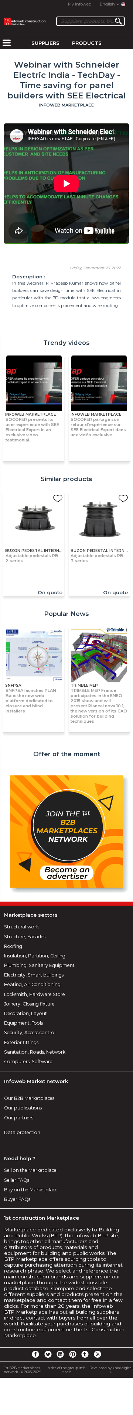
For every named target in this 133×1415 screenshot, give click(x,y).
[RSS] (97, 1354)
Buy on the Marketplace (31, 1189)
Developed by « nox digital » (111, 1370)
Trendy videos (66, 342)
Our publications (23, 1108)
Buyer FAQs (17, 1199)
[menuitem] (7, 43)
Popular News (66, 613)
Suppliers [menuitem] (45, 43)
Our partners (18, 1117)
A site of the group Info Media (66, 1370)
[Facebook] (35, 1354)
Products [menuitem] (87, 43)
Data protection (22, 1132)
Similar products (66, 479)
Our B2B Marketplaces (29, 1098)
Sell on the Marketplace (30, 1170)
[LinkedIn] (60, 1354)
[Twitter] (48, 1354)
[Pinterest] (73, 1354)
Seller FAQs (16, 1180)
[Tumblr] (85, 1354)
